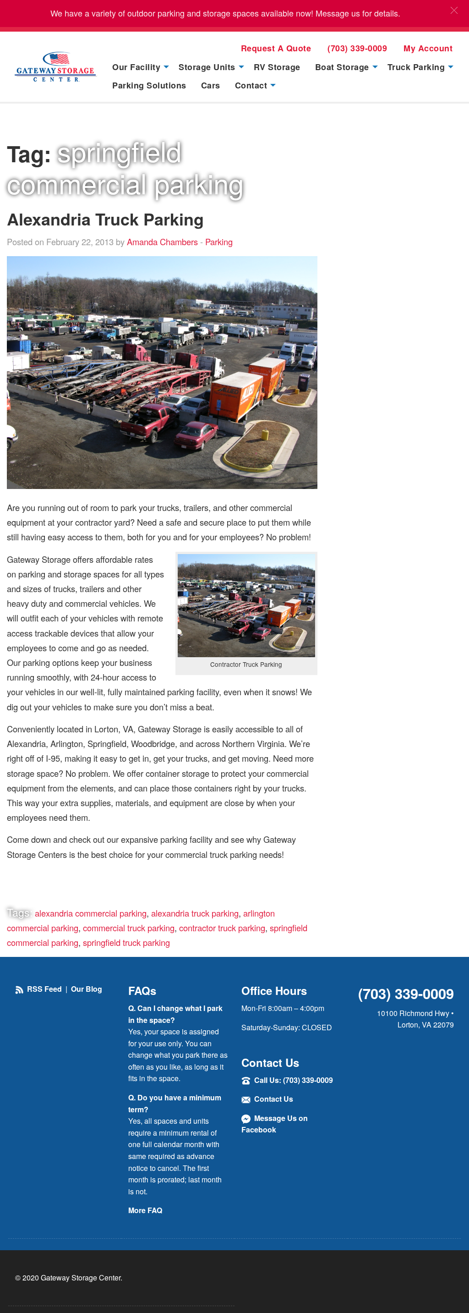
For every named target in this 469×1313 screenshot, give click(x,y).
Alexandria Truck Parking (105, 219)
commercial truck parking (129, 928)
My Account (428, 48)
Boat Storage (342, 67)
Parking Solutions (149, 85)
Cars (210, 85)
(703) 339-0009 (357, 48)
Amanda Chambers (162, 241)
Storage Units (207, 67)
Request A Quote (276, 48)
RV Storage (277, 67)
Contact (251, 85)
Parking (219, 241)
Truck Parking (416, 67)
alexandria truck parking (195, 913)
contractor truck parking (222, 928)
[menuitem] (138, 66)
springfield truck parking (126, 942)
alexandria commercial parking (91, 913)
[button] (454, 10)
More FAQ (145, 1210)
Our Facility (136, 67)
